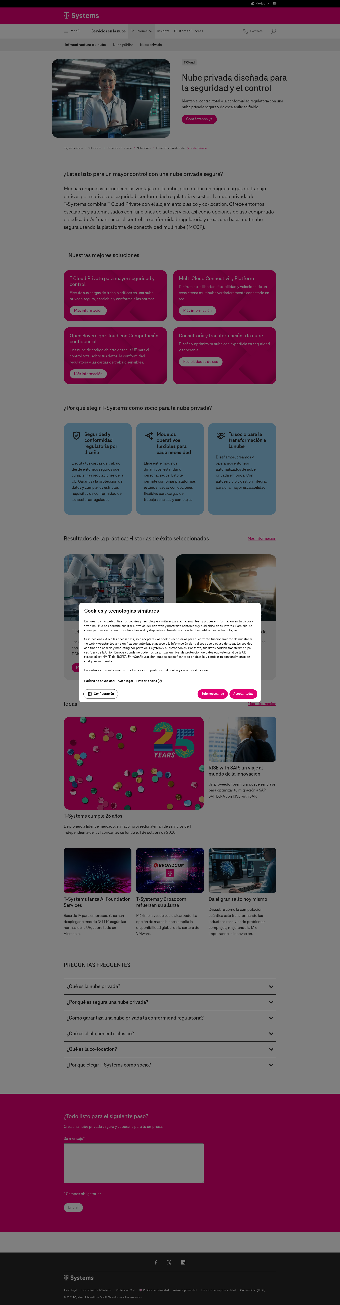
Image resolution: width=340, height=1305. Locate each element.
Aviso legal (125, 681)
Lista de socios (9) (149, 681)
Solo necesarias (212, 694)
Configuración (104, 694)
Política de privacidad (99, 681)
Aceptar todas (243, 694)
